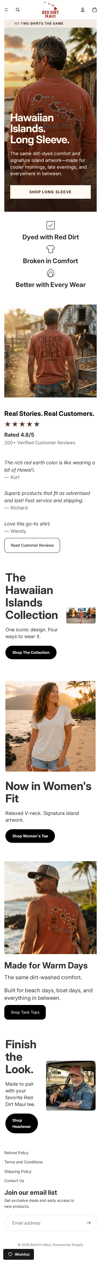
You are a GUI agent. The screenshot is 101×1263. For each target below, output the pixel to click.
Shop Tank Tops (25, 1012)
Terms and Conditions (23, 1162)
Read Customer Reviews (32, 545)
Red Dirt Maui (40, 1245)
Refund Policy (16, 1152)
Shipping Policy (18, 1171)
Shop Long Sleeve (50, 192)
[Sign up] (88, 1223)
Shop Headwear (21, 1123)
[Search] (18, 10)
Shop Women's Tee (30, 836)
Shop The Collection (31, 652)
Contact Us (14, 1180)
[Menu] (6, 10)
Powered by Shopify (68, 1245)
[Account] (83, 10)
